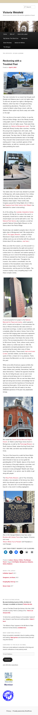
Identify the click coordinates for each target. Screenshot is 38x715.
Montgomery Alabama (26, 562)
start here (25, 241)
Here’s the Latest (22, 34)
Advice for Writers (20, 42)
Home (5, 34)
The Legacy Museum (13, 234)
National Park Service (9, 221)
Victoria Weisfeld (13, 12)
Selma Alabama (7, 564)
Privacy (8, 711)
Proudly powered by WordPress (22, 711)
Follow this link (27, 604)
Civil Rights (15, 562)
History (16, 560)
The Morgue (6, 47)
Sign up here (14, 637)
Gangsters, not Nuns (9, 577)
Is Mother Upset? (8, 573)
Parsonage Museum (26, 444)
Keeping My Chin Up (9, 582)
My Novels (24, 38)
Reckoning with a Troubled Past (12, 62)
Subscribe (8, 660)
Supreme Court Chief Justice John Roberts (18, 205)
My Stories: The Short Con (10, 38)
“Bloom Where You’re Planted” (12, 542)
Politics (21, 560)
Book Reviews (7, 42)
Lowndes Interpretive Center (24, 212)
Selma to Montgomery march (20, 126)
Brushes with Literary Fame (11, 537)
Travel (5, 562)
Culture (11, 560)
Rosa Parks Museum (12, 478)
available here (22, 628)
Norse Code (6, 586)
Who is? (12, 34)
